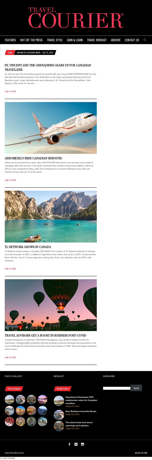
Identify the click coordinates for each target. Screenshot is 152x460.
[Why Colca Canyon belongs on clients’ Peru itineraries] (42, 411)
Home (10, 52)
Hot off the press (31, 40)
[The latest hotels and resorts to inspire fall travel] (31, 411)
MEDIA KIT (59, 376)
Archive (116, 40)
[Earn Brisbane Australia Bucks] (20, 400)
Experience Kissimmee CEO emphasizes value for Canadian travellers (81, 400)
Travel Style (55, 40)
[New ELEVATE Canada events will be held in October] (42, 422)
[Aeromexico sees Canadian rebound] (51, 153)
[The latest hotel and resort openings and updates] (31, 400)
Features (10, 40)
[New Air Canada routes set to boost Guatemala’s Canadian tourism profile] (42, 400)
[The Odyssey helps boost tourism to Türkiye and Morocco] (20, 411)
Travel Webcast (97, 40)
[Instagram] (82, 445)
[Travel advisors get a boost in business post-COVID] (51, 330)
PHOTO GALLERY (13, 376)
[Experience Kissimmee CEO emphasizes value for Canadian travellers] (9, 400)
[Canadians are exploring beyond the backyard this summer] (31, 422)
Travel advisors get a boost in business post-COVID (45, 335)
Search (136, 388)
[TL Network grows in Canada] (51, 242)
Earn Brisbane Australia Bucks (81, 411)
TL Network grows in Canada (28, 247)
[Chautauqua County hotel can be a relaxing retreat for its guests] (20, 422)
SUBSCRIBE (109, 376)
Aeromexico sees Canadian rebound (33, 158)
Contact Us (132, 40)
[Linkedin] (76, 445)
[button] (145, 39)
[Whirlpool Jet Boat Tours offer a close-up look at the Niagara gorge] (9, 422)
